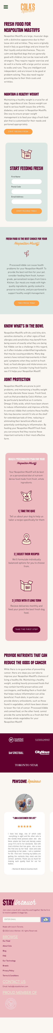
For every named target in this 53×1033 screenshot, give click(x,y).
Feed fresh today (26, 303)
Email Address (17, 197)
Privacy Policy (8, 971)
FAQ (4, 956)
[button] (6, 7)
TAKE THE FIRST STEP (26, 629)
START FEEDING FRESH (18, 132)
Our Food (6, 941)
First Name (15, 177)
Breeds (6, 966)
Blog (4, 951)
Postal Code (16, 187)
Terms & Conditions (11, 976)
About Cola (7, 946)
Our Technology (9, 961)
